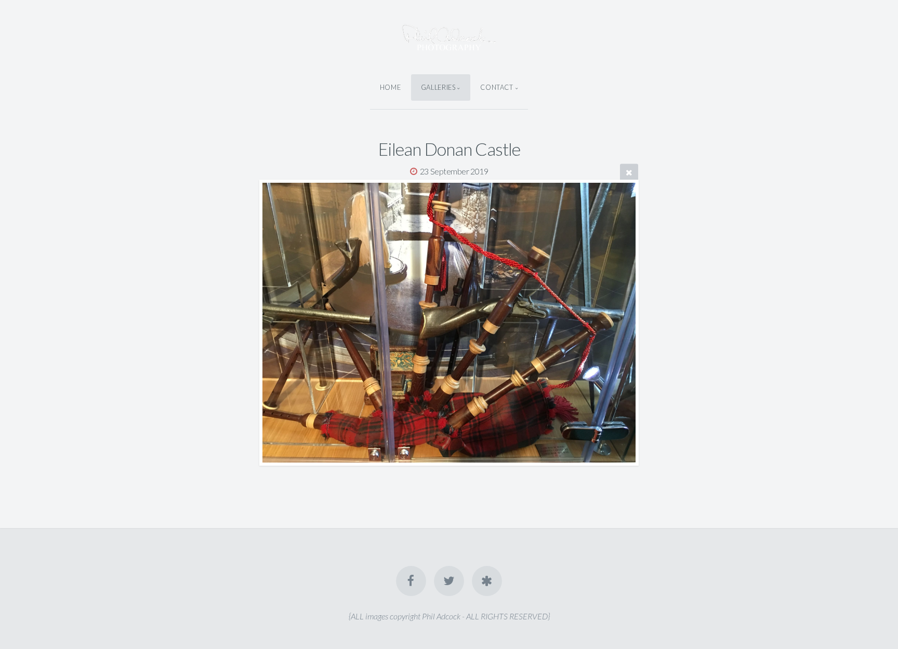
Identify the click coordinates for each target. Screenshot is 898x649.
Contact (496, 87)
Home (390, 87)
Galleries (438, 87)
